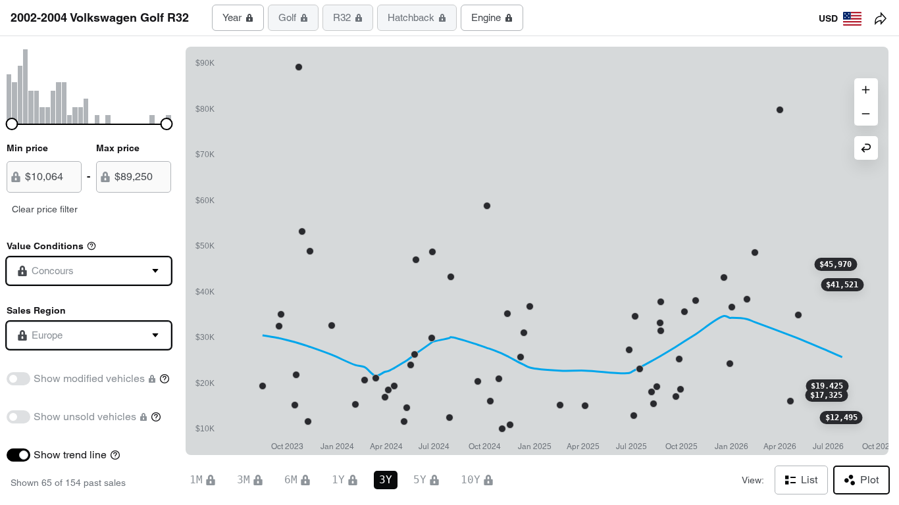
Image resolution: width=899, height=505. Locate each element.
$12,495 (841, 417)
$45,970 (835, 264)
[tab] (238, 17)
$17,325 (826, 395)
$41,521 (842, 284)
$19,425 (827, 386)
